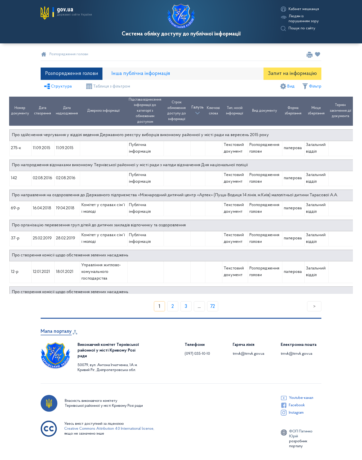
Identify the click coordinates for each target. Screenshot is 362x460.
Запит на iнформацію (292, 73)
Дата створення (42, 111)
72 (212, 306)
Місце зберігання (316, 111)
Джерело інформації (103, 111)
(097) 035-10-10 (197, 354)
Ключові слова (213, 111)
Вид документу (264, 111)
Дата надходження (67, 111)
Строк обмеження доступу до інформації (176, 111)
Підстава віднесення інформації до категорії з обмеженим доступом (145, 111)
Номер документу (20, 111)
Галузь (197, 107)
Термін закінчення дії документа (340, 110)
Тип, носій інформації (234, 111)
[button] (66, 13)
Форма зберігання (293, 111)
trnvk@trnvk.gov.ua (248, 354)
